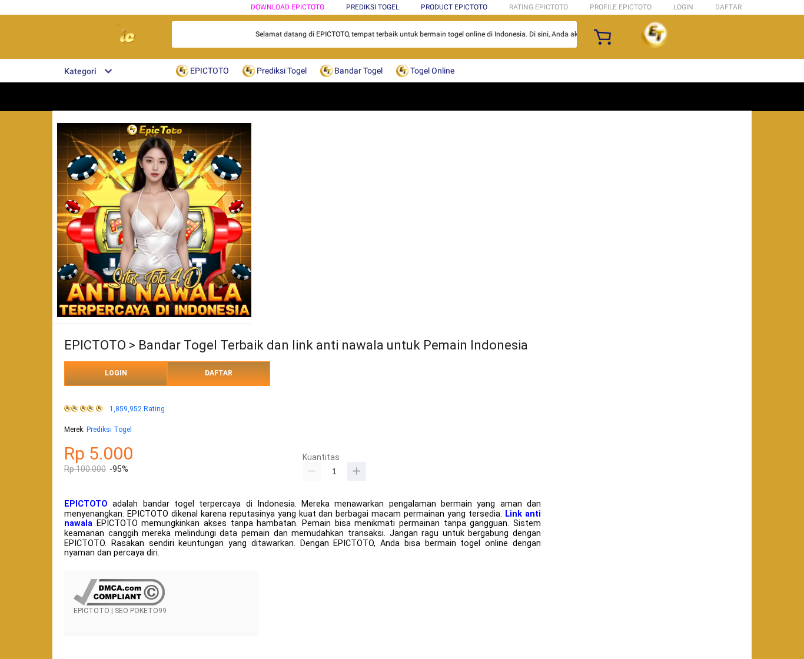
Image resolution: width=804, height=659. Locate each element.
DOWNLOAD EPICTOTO (287, 7)
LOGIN (683, 7)
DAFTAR (728, 7)
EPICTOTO (86, 504)
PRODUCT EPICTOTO (454, 7)
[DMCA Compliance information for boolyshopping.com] (119, 603)
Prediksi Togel (109, 429)
